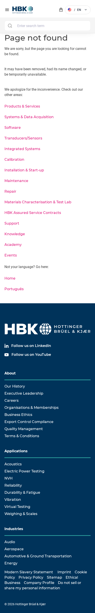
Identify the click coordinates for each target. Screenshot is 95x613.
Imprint (64, 572)
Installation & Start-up (24, 170)
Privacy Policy (31, 577)
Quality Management (23, 429)
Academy (13, 245)
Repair (10, 191)
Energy (10, 563)
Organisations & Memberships (31, 407)
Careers (11, 400)
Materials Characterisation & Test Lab (37, 202)
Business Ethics (18, 415)
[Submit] (10, 26)
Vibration (12, 499)
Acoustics (13, 464)
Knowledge (14, 234)
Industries (13, 529)
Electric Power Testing (24, 471)
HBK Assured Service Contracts (32, 213)
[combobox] (47, 26)
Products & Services (22, 106)
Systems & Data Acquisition (29, 117)
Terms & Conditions (21, 436)
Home (9, 278)
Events (10, 255)
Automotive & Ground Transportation (38, 556)
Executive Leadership (23, 393)
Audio (9, 542)
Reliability (13, 485)
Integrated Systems (22, 149)
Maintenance (16, 181)
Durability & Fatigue (22, 492)
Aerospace (14, 549)
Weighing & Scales (20, 514)
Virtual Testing (17, 507)
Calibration (14, 159)
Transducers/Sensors (23, 138)
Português (14, 289)
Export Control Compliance (28, 422)
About (10, 373)
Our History (14, 386)
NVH (8, 478)
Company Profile (39, 583)
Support (11, 223)
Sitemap (54, 577)
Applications (16, 451)
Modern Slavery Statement (28, 572)
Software (12, 127)
